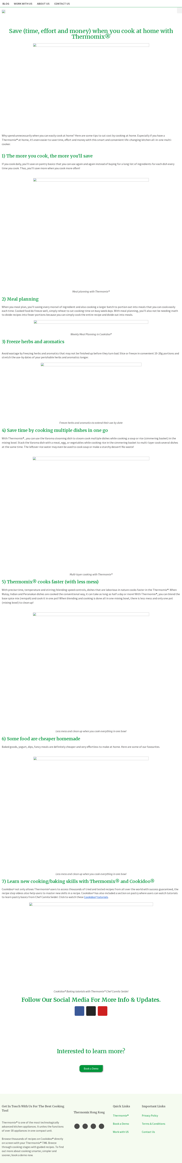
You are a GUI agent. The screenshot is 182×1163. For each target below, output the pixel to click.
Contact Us (148, 1132)
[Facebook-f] (77, 1126)
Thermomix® (121, 1115)
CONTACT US (62, 3)
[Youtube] (102, 1011)
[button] (179, 10)
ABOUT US (43, 3)
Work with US (121, 1132)
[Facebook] (79, 1011)
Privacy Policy (150, 1115)
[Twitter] (93, 1126)
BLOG (5, 3)
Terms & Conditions (153, 1123)
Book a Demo (121, 1123)
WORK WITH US (23, 3)
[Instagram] (91, 1011)
